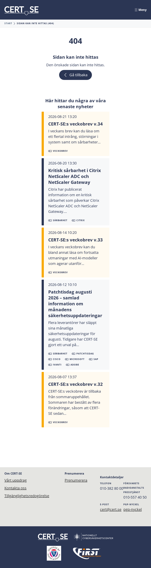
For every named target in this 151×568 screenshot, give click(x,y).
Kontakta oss (15, 487)
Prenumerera (70, 480)
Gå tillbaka (78, 74)
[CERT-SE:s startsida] (21, 10)
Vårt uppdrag (15, 480)
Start (8, 23)
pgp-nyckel (132, 509)
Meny (142, 10)
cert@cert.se (110, 509)
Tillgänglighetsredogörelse (26, 495)
